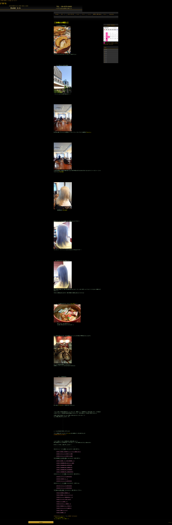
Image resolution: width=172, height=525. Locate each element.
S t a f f (78, 14)
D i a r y (105, 14)
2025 (106, 51)
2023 (106, 55)
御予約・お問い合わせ (97, 14)
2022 (106, 57)
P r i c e (83, 14)
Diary (67, 516)
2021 (106, 60)
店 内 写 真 (70, 14)
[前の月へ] (113, 28)
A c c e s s (89, 14)
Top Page (56, 14)
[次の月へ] (117, 28)
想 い (63, 14)
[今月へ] (115, 28)
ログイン (170, 522)
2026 (106, 49)
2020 (106, 62)
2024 (106, 53)
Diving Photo (112, 14)
